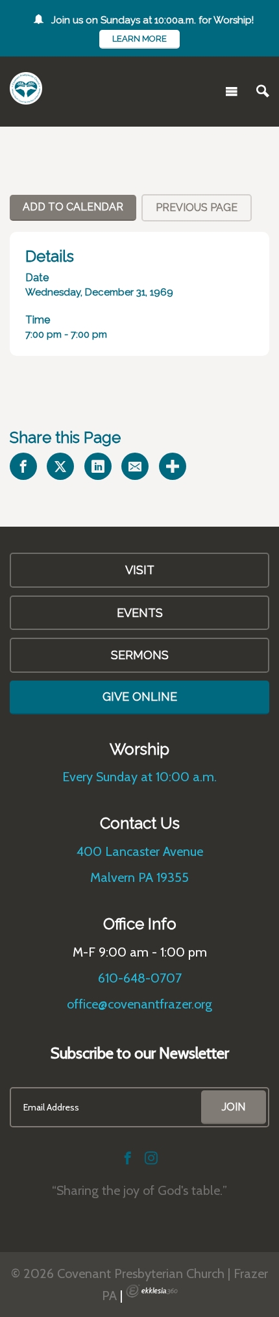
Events (140, 613)
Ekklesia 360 (152, 1291)
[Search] (262, 91)
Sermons (140, 655)
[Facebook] (127, 1157)
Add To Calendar (73, 207)
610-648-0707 (140, 978)
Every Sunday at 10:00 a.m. (139, 776)
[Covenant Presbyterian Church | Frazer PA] (26, 88)
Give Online (140, 696)
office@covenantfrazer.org (139, 1004)
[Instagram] (151, 1157)
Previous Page (196, 207)
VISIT (139, 570)
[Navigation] (231, 91)
